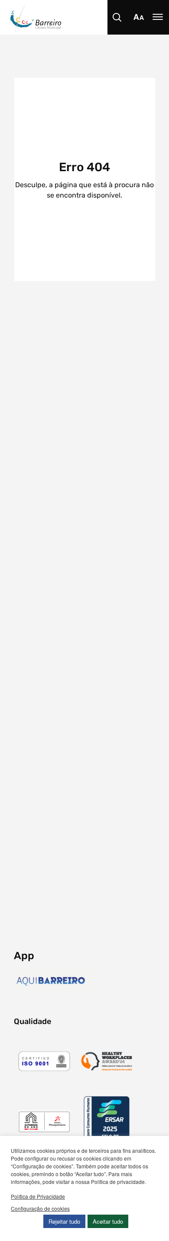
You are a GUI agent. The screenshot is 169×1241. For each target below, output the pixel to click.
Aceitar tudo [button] (108, 1221)
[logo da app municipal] (52, 981)
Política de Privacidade (38, 1196)
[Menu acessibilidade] (138, 17)
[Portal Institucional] (89, 17)
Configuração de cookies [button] (40, 1208)
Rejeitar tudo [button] (64, 1221)
